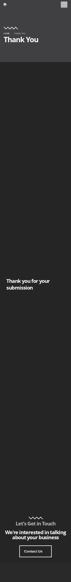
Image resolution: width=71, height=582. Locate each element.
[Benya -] (8, 4)
